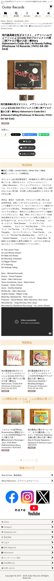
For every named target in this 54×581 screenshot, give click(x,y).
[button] (16, 14)
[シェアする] (5, 134)
